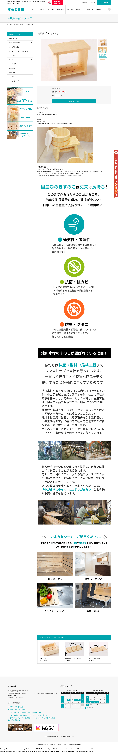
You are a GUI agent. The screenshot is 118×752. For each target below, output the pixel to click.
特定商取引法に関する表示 (67, 736)
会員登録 (84, 2)
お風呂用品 (70, 9)
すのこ (34, 9)
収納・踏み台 (79, 9)
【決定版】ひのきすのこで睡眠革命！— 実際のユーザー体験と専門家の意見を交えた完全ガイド (31, 719)
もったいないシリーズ (15, 81)
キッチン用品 (60, 9)
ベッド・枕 (51, 9)
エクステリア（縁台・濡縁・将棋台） (19, 51)
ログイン (92, 2)
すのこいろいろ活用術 (16, 707)
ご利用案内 (98, 9)
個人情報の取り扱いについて (51, 736)
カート (105, 2)
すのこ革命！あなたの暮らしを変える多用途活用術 (25, 712)
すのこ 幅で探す (13, 38)
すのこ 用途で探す (14, 47)
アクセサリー (89, 9)
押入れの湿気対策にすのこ (17, 710)
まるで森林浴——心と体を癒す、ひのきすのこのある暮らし (28, 715)
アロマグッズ (42, 9)
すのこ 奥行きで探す (14, 42)
